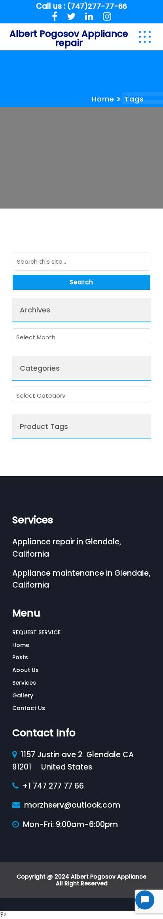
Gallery (22, 695)
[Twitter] (71, 16)
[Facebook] (54, 16)
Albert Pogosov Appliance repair (68, 38)
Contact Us (28, 708)
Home (103, 99)
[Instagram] (107, 16)
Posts (20, 657)
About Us (25, 670)
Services (24, 683)
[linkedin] (89, 16)
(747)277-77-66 (97, 6)
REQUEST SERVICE (36, 632)
